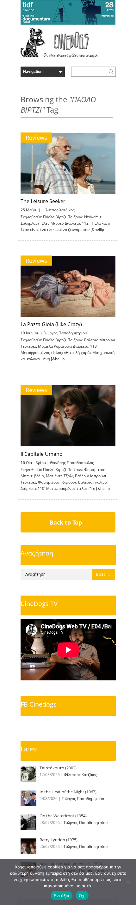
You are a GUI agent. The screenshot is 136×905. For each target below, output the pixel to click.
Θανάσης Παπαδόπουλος (72, 462)
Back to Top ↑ (68, 522)
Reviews (36, 137)
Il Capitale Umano (42, 453)
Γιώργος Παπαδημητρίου (65, 333)
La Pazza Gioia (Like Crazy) (51, 324)
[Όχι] (128, 882)
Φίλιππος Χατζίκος (58, 210)
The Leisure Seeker (43, 201)
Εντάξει (61, 895)
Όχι (82, 895)
